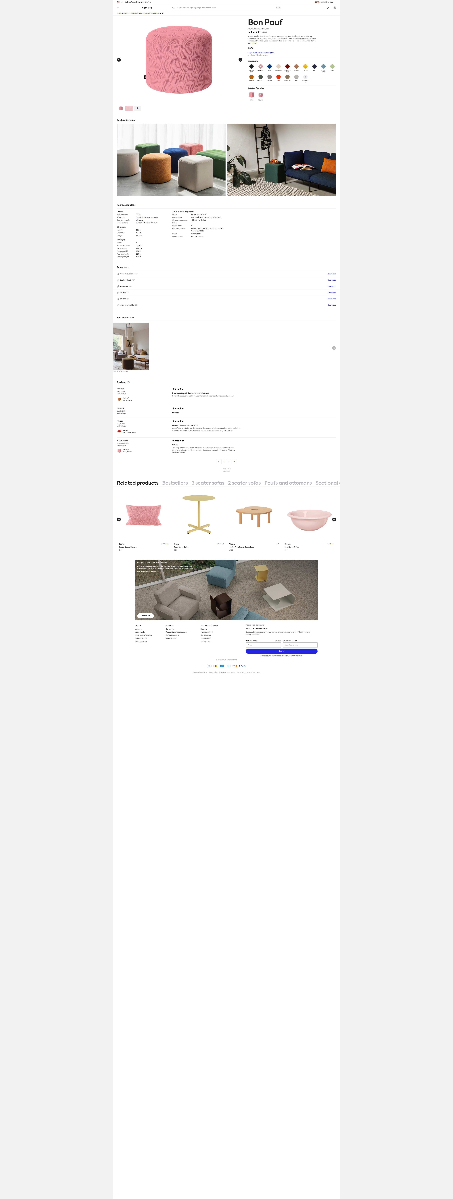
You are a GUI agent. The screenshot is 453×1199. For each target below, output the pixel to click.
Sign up (140, 2)
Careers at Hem (141, 638)
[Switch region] (120, 2)
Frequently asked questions (176, 632)
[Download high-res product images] (137, 108)
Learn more (145, 616)
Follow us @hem (141, 641)
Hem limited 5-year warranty (147, 217)
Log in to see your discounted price (261, 53)
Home (119, 13)
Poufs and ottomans (150, 13)
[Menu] (118, 7)
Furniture (125, 13)
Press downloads (207, 632)
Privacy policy (297, 656)
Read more (252, 43)
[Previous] (119, 60)
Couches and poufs (136, 13)
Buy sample (189, 212)
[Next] (240, 60)
